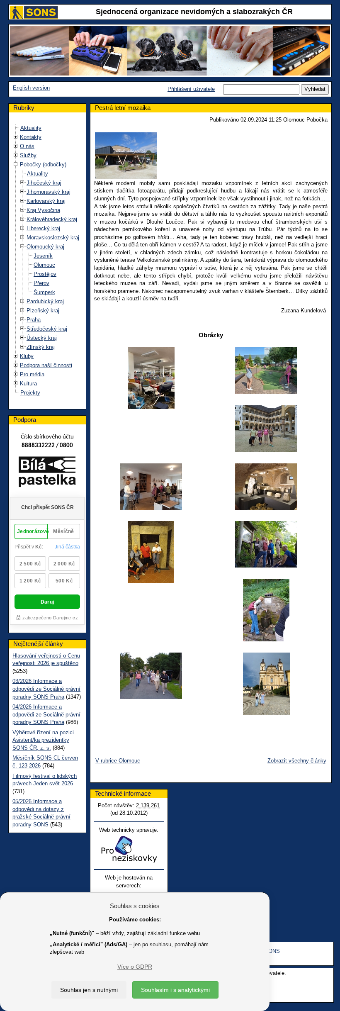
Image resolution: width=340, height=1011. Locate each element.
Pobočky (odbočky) (43, 164)
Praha (34, 320)
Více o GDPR (134, 966)
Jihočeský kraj (44, 183)
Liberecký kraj (43, 228)
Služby (28, 155)
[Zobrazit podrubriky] (15, 137)
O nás (27, 146)
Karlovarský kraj (46, 201)
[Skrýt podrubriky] (15, 164)
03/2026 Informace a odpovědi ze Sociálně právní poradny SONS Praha (46, 688)
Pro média (32, 374)
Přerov (41, 283)
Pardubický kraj (45, 301)
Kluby (27, 356)
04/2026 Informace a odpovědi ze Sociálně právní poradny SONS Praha (46, 714)
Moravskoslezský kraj (53, 237)
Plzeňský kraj (43, 310)
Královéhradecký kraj (52, 219)
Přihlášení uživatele (191, 89)
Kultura (28, 383)
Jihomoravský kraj (48, 192)
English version (31, 88)
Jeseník (43, 256)
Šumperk (44, 292)
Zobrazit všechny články (296, 761)
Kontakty (30, 137)
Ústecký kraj (42, 338)
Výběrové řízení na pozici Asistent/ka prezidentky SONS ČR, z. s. (43, 740)
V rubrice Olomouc (117, 761)
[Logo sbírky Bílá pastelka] (47, 473)
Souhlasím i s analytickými (175, 990)
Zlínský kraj (41, 347)
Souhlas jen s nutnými (89, 990)
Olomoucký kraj (45, 247)
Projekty (30, 393)
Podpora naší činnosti (46, 365)
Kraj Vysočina (43, 210)
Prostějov (45, 274)
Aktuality (30, 128)
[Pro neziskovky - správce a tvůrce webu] (129, 849)
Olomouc (44, 265)
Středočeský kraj (47, 329)
